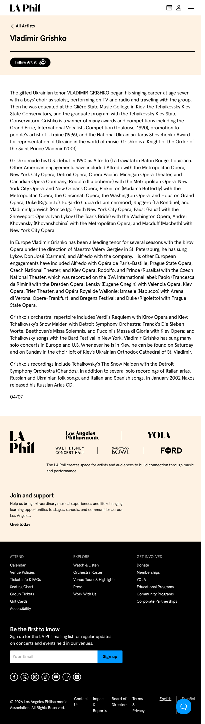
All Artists (25, 26)
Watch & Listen (86, 565)
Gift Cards (18, 602)
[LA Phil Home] (25, 8)
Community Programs (155, 594)
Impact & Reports (100, 705)
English (165, 699)
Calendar (18, 565)
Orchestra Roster (87, 573)
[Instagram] (35, 677)
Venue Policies (22, 573)
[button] (191, 7)
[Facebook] (14, 677)
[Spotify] (66, 677)
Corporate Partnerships (157, 602)
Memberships (148, 573)
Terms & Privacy (138, 705)
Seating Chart (21, 587)
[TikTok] (46, 677)
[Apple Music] (77, 677)
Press (77, 587)
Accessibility (20, 609)
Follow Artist (26, 62)
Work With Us (84, 594)
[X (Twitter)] (24, 677)
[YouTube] (56, 677)
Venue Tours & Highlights (94, 580)
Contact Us (81, 702)
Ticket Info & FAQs (25, 580)
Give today (20, 524)
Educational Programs (155, 587)
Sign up (110, 656)
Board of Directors (119, 702)
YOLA (141, 580)
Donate (143, 565)
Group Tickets (22, 594)
